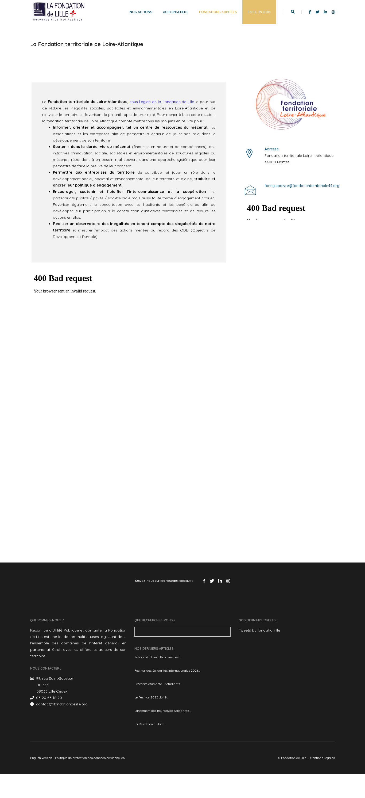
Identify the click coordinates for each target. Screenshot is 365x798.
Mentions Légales (322, 758)
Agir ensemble (175, 12)
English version (41, 758)
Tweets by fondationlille (259, 630)
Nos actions (141, 12)
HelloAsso (301, 223)
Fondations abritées (218, 12)
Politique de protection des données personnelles (90, 758)
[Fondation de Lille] (59, 11)
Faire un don (259, 12)
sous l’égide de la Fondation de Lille (162, 101)
